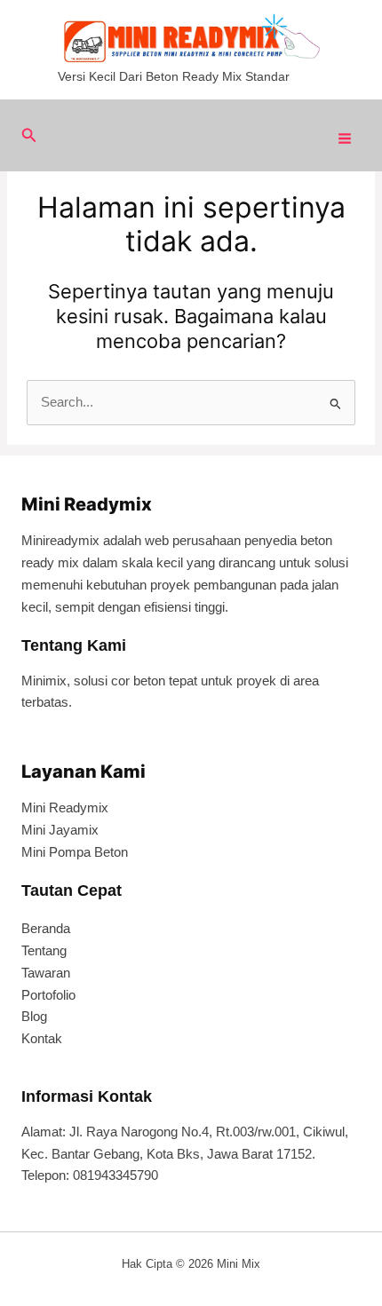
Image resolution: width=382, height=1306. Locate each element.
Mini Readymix (64, 808)
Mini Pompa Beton (74, 852)
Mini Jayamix (60, 830)
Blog (34, 1016)
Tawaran (45, 973)
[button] (29, 135)
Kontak (41, 1039)
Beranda (45, 929)
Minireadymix (60, 541)
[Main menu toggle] (345, 138)
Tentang (44, 951)
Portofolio (48, 995)
